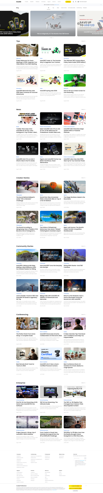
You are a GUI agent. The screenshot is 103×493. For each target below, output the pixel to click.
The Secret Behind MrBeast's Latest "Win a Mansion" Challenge (25, 199)
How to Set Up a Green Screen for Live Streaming (74, 91)
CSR (45, 477)
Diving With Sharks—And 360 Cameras (73, 266)
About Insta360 (47, 472)
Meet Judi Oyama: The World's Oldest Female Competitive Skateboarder (74, 229)
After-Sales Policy (20, 475)
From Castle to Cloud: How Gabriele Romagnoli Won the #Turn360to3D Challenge (49, 434)
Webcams (18, 58)
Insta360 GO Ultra (20, 464)
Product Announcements (45, 126)
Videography (19, 195)
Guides (17, 331)
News (58, 7)
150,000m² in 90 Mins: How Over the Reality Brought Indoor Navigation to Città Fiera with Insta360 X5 (74, 434)
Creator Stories (64, 7)
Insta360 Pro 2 (47, 456)
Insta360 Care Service (20, 477)
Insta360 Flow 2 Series (20, 467)
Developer (32, 478)
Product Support (19, 472)
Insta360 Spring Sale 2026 (48, 91)
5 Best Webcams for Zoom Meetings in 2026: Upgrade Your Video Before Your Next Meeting (26, 62)
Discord (60, 474)
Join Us (46, 482)
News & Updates (43, 331)
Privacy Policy (82, 460)
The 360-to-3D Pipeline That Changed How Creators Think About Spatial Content (73, 404)
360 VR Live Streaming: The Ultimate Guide (49, 403)
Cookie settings (75, 490)
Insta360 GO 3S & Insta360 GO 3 (22, 465)
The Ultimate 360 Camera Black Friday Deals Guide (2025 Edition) (75, 61)
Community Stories (71, 7)
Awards (46, 478)
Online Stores (61, 456)
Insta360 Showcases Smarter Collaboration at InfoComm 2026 (51, 335)
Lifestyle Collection (62, 475)
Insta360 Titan (47, 457)
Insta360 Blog (47, 475)
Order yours (57, 4)
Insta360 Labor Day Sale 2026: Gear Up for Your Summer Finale (74, 160)
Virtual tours (66, 430)
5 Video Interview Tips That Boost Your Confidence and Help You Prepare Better (74, 335)
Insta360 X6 (19, 456)
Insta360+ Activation (20, 482)
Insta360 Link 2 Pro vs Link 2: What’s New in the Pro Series (25, 160)
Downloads (19, 480)
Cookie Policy (54, 489)
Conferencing (79, 7)
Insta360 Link (33, 460)
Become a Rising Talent (35, 475)
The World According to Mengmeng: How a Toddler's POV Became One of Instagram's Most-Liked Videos (27, 229)
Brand (17, 126)
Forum (60, 472)
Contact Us (33, 472)
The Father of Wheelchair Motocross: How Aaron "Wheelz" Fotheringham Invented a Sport (50, 229)
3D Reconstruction (68, 400)
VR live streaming (20, 400)
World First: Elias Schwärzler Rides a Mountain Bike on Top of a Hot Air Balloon (50, 199)
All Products (66, 58)
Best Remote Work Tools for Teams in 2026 (25, 365)
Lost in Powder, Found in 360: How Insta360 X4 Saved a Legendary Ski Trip (27, 297)
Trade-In (18, 478)
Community (18, 263)
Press (46, 474)
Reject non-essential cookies (75, 488)
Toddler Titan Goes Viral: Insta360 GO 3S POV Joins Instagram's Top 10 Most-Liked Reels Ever (26, 130)
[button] (73, 2)
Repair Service (19, 474)
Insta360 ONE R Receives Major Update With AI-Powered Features (74, 130)
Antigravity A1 (19, 459)
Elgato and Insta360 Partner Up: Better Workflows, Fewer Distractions (50, 160)
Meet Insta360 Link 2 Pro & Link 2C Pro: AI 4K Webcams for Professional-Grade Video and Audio (50, 130)
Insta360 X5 (19, 460)
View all (83, 41)
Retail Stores (61, 457)
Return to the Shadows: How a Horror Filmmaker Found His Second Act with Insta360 (73, 297)
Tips (53, 7)
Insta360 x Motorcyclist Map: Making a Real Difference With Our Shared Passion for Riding (26, 267)
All (48, 7)
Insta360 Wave (33, 457)
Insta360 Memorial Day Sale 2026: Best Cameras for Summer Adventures (26, 92)
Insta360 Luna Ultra (20, 457)
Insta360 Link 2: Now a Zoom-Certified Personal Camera (49, 365)
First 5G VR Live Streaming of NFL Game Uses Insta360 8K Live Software (27, 404)
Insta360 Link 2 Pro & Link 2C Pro (36, 456)
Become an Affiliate (34, 474)
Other (41, 58)
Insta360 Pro (47, 459)
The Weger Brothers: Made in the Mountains (74, 198)
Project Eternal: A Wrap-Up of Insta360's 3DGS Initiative (26, 433)
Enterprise (85, 7)
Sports (41, 195)
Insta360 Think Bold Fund (49, 480)
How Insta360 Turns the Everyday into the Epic (51, 266)
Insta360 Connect (34, 462)
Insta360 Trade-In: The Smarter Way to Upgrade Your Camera (50, 61)
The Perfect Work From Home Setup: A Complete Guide (25, 335)
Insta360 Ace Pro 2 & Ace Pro (22, 462)
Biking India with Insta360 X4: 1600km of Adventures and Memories (49, 297)
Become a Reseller (34, 477)
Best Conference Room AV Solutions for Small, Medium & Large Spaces (73, 365)
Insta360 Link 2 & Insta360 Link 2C (36, 459)
